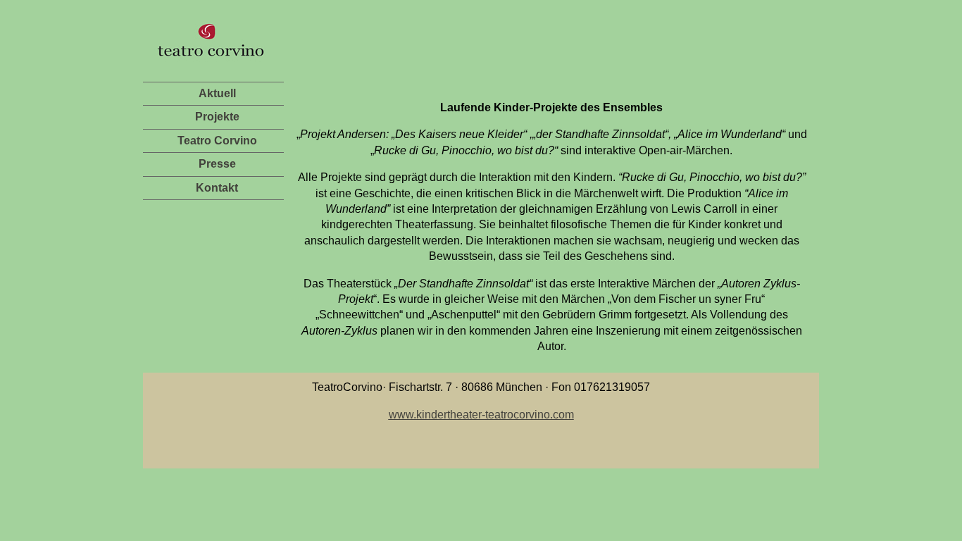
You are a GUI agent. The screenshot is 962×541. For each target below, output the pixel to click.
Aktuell (217, 93)
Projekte (217, 117)
